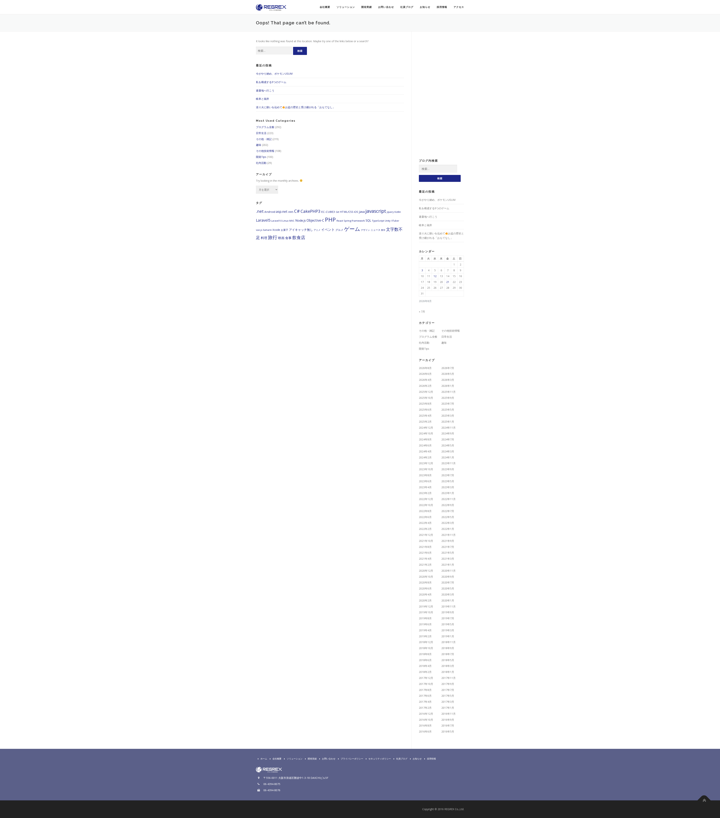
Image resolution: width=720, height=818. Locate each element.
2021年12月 (426, 535)
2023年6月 (425, 481)
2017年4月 (425, 701)
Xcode (276, 230)
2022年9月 (447, 505)
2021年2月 (425, 564)
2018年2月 (425, 672)
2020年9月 (447, 576)
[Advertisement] (441, 95)
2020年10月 (426, 576)
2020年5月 (447, 588)
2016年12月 (426, 713)
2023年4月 (425, 487)
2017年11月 (448, 678)
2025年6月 (425, 409)
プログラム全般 (265, 127)
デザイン (365, 230)
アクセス (459, 7)
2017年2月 (425, 707)
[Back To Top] (704, 800)
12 (435, 276)
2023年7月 (447, 475)
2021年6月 (425, 552)
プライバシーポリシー (352, 758)
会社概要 (325, 7)
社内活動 (261, 163)
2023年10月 (426, 469)
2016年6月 (425, 731)
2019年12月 (426, 606)
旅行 (272, 237)
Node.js (300, 220)
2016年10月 (426, 719)
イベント (328, 229)
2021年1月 (447, 564)
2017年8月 (425, 690)
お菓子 (284, 230)
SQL (368, 220)
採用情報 (442, 7)
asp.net (281, 211)
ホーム (263, 758)
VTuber (395, 220)
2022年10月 (426, 505)
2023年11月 (448, 463)
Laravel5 (263, 220)
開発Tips (261, 157)
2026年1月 (447, 386)
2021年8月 (425, 547)
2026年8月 (425, 368)
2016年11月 (448, 713)
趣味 (258, 145)
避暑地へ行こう (265, 90)
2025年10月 (426, 398)
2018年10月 (426, 648)
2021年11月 (448, 535)
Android (269, 212)
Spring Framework (354, 220)
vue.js (259, 230)
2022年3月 (447, 523)
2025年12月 (426, 392)
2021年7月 (447, 547)
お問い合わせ (386, 7)
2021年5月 (447, 552)
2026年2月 (425, 386)
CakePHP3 (310, 211)
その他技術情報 (265, 151)
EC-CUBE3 (328, 212)
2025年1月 (447, 421)
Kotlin (397, 212)
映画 (281, 237)
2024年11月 (448, 427)
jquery (390, 212)
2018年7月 (447, 654)
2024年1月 (447, 457)
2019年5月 (447, 624)
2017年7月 (447, 690)
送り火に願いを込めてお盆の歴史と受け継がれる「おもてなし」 (295, 107)
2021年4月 (425, 558)
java (362, 211)
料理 (264, 238)
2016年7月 (447, 725)
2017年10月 (426, 684)
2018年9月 (447, 648)
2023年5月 (447, 481)
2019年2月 (425, 636)
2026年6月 (425, 374)
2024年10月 (426, 433)
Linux (285, 220)
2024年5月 (447, 445)
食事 (288, 237)
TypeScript (378, 220)
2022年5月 (447, 517)
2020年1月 (447, 600)
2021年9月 (447, 541)
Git (337, 212)
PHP (330, 219)
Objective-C (315, 220)
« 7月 (422, 311)
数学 (383, 230)
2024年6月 (425, 445)
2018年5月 (447, 660)
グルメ (339, 230)
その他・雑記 (264, 139)
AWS (290, 212)
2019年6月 (425, 624)
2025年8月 (425, 403)
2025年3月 (447, 415)
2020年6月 (425, 588)
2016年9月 (447, 719)
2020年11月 (448, 570)
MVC (292, 220)
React (340, 220)
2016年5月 (447, 731)
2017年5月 (447, 695)
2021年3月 (447, 558)
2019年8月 (425, 618)
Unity (388, 220)
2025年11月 (448, 392)
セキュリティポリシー (379, 758)
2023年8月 (425, 475)
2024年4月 (425, 451)
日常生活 (261, 133)
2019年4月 (425, 630)
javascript (375, 211)
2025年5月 (447, 409)
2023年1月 (447, 493)
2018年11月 (448, 642)
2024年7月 (447, 439)
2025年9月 (447, 398)
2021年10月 (426, 541)
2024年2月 (425, 457)
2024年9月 (447, 433)
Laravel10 (276, 220)
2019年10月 (426, 612)
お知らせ (425, 7)
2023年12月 (426, 463)
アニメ (317, 230)
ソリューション (346, 7)
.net (260, 211)
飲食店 (298, 237)
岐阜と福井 (262, 98)
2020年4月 (425, 594)
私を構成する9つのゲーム (271, 82)
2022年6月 (425, 517)
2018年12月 (426, 642)
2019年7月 (447, 618)
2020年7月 (447, 582)
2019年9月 (447, 612)
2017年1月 (447, 707)
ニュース (375, 230)
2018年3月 (447, 666)
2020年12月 (426, 570)
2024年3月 (447, 451)
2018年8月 (425, 654)
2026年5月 (447, 374)
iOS (356, 212)
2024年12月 (426, 427)
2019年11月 (448, 606)
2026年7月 (447, 368)
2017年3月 (447, 701)
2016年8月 (425, 725)
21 (447, 282)
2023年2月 (425, 493)
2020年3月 (447, 594)
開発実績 (366, 7)
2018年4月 (425, 666)
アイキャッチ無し (301, 230)
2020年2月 (425, 600)
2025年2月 (425, 421)
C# (297, 211)
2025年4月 (425, 415)
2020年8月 (425, 582)
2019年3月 (447, 630)
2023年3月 (447, 487)
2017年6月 (425, 695)
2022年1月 (447, 529)
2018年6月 (425, 660)
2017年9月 (447, 684)
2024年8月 (425, 439)
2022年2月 (425, 529)
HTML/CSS (346, 212)
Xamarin (267, 230)
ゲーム (352, 228)
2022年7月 (447, 511)
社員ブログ (406, 7)
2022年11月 (448, 499)
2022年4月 (425, 523)
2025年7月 (447, 403)
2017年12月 (426, 678)
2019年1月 (447, 636)
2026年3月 (447, 380)
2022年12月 (426, 499)
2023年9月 (447, 469)
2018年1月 (447, 672)
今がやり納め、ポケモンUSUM (274, 73)
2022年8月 (425, 511)
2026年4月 (425, 380)
